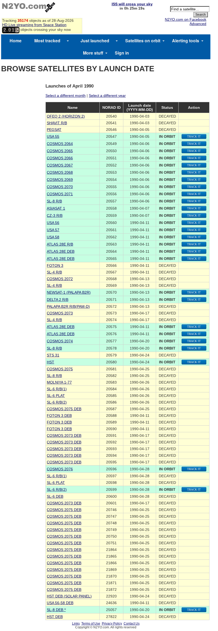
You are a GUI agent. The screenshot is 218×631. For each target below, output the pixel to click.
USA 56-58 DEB (60, 603)
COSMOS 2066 (60, 158)
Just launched (95, 41)
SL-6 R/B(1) (57, 389)
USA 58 (53, 237)
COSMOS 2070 (60, 187)
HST (50, 362)
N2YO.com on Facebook (185, 19)
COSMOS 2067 (60, 165)
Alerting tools (185, 41)
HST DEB (55, 617)
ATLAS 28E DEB (60, 251)
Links (76, 623)
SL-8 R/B (54, 201)
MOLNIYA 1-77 (59, 382)
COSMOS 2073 (60, 313)
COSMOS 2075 (60, 369)
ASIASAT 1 (56, 208)
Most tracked (47, 41)
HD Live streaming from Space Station (34, 25)
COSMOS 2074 (60, 341)
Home (16, 41)
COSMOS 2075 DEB (64, 409)
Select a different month (65, 95)
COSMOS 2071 (60, 194)
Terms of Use (90, 623)
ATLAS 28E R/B (60, 244)
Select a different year (107, 95)
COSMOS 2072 (60, 279)
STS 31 (53, 355)
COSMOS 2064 (60, 144)
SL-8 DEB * (56, 610)
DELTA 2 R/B (57, 299)
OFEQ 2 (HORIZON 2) (66, 116)
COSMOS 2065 (60, 151)
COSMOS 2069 (60, 179)
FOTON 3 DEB (59, 415)
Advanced (198, 24)
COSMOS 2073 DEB (64, 435)
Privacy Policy (112, 623)
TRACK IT (194, 136)
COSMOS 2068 (60, 172)
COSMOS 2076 (60, 469)
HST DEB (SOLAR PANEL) (69, 596)
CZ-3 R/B (54, 215)
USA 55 (53, 136)
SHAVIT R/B (57, 123)
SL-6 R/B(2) (57, 402)
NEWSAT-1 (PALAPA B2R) (69, 292)
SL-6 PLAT (56, 395)
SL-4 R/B (54, 272)
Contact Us (132, 623)
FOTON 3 (55, 265)
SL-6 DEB (55, 496)
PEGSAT (54, 129)
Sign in (122, 53)
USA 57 (53, 230)
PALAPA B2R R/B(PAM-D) (68, 306)
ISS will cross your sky (132, 4)
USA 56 (53, 223)
